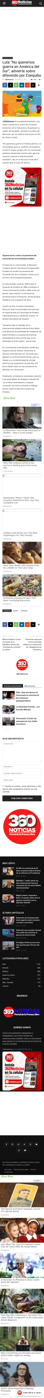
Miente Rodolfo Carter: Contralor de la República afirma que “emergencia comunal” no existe (11, 644)
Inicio (4, 9)
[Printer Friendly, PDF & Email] (9, 399)
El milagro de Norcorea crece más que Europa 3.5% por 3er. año (28, 945)
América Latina (13, 9)
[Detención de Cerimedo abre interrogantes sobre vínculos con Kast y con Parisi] (8, 921)
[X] (10, 85)
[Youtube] (25, 1150)
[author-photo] (22, 670)
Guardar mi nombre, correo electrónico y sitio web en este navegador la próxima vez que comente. (21, 789)
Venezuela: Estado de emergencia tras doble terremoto (26, 721)
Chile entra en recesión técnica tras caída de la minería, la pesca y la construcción (28, 932)
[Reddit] (18, 1144)
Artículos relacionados (13, 686)
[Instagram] (12, 1144)
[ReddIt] (27, 85)
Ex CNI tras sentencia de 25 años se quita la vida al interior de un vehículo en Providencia (28, 870)
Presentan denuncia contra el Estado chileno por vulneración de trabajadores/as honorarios (32, 644)
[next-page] (7, 730)
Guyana (15, 611)
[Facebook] (4, 85)
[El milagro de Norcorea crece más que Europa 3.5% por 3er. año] (8, 945)
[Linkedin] (21, 85)
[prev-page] (4, 730)
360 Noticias (9, 79)
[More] (38, 85)
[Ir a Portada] (22, 1012)
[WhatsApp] (16, 85)
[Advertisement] (22, 34)
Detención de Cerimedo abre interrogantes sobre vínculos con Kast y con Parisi (28, 920)
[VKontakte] (36, 1144)
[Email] (33, 85)
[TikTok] (24, 1144)
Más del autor (29, 686)
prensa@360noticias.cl (23, 1049)
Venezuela (24, 611)
